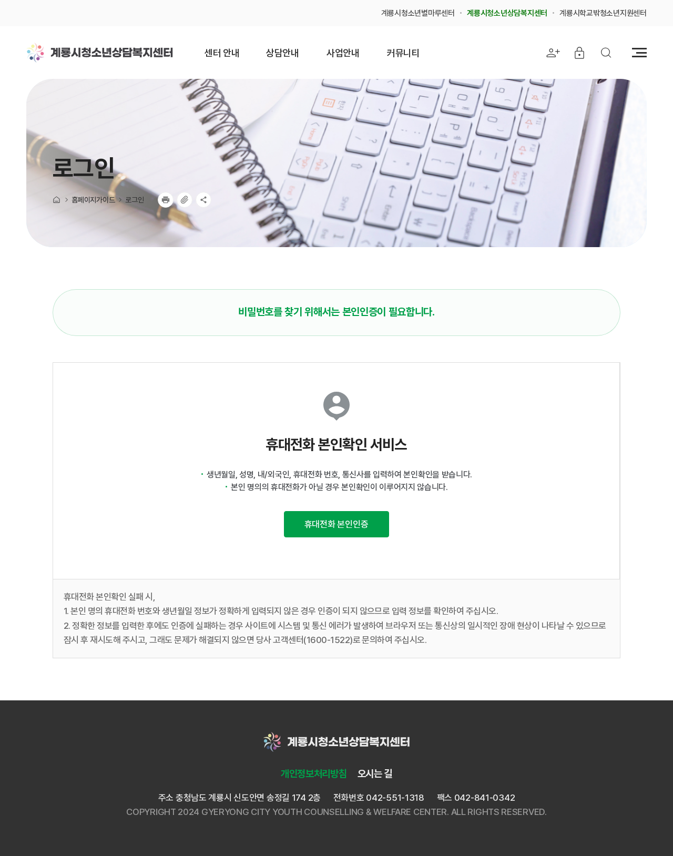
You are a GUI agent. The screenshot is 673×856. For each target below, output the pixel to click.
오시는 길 (375, 774)
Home (57, 200)
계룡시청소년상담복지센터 (100, 52)
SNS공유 (203, 200)
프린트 (166, 200)
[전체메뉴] (639, 52)
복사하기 (184, 200)
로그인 (134, 200)
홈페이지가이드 (93, 200)
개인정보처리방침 (314, 774)
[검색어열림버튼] (605, 52)
